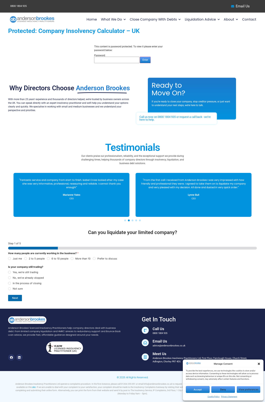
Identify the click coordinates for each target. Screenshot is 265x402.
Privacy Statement (229, 396)
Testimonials (132, 147)
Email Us (160, 341)
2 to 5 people (37, 258)
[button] (258, 363)
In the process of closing (27, 283)
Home (91, 19)
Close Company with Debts (153, 19)
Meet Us (159, 354)
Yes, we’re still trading (25, 272)
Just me (17, 258)
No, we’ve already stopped (28, 277)
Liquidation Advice (200, 19)
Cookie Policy (214, 396)
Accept (198, 389)
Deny (223, 389)
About (229, 19)
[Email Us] (145, 342)
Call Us (158, 329)
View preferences (248, 389)
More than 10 (82, 258)
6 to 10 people (60, 258)
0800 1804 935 (18, 6)
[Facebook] (11, 357)
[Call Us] (145, 330)
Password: (100, 55)
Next (15, 297)
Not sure (18, 288)
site (34, 387)
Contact (249, 19)
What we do (111, 19)
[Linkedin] (19, 357)
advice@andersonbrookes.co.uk (169, 345)
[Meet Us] (145, 356)
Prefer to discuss (107, 258)
